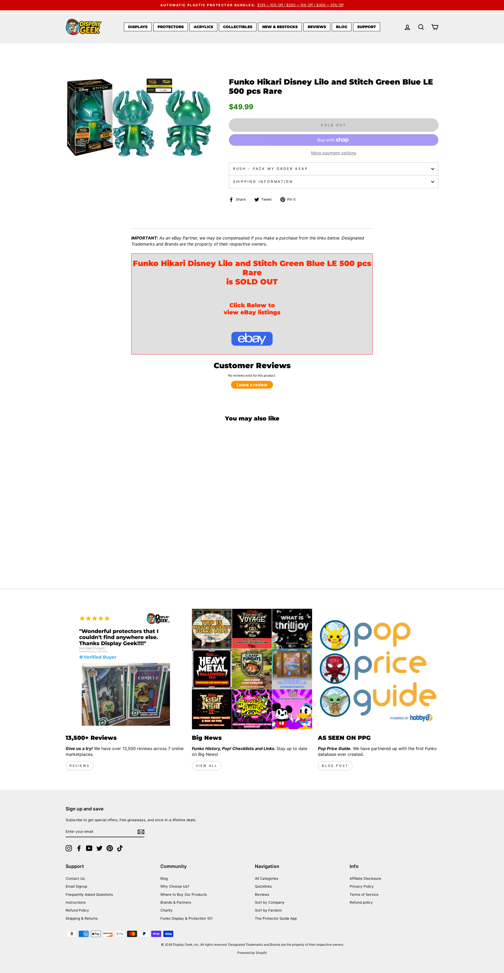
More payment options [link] (333, 152)
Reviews (317, 26)
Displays (138, 26)
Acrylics (203, 26)
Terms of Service (364, 894)
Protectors (171, 26)
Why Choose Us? (174, 886)
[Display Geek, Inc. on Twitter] (99, 848)
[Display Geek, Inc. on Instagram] (69, 848)
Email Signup (76, 886)
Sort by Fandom (268, 910)
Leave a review (252, 384)
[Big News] (252, 669)
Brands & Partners (175, 902)
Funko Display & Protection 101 (186, 918)
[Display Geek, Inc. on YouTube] (89, 848)
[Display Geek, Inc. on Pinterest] (110, 848)
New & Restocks (280, 26)
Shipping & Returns (82, 918)
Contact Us (75, 878)
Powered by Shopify (252, 953)
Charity (166, 910)
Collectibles (237, 26)
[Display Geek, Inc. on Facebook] (79, 848)
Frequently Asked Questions (89, 894)
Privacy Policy (362, 886)
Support (366, 26)
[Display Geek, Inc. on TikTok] (120, 848)
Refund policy (361, 902)
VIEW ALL (207, 766)
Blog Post (335, 766)
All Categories (266, 878)
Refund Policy (77, 910)
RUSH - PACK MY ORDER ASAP (270, 169)
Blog (341, 26)
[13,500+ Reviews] (126, 669)
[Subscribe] (141, 832)
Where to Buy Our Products (183, 894)
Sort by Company (270, 902)
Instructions (76, 902)
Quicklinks (263, 886)
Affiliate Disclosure (365, 878)
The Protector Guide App (276, 918)
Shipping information (263, 182)
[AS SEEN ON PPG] (378, 669)
